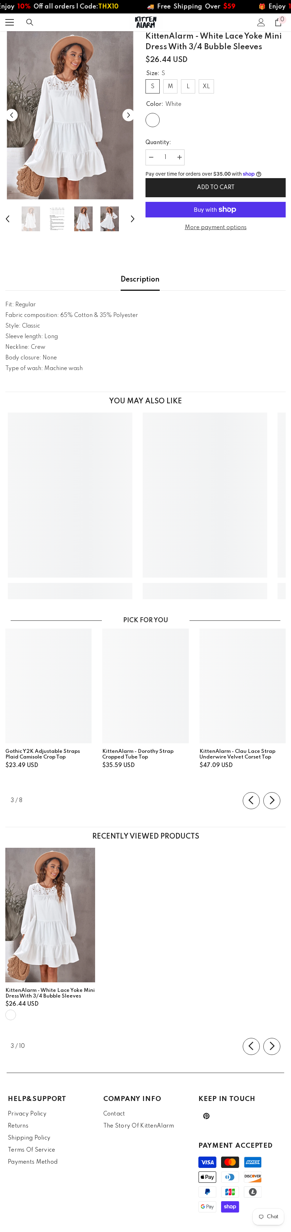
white (10, 1015)
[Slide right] (271, 800)
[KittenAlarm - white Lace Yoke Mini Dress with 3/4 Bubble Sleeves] (50, 915)
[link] (70, 586)
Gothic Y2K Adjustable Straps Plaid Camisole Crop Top (42, 754)
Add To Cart (216, 188)
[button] (11, 115)
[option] (70, 115)
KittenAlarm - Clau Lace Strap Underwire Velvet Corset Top (237, 754)
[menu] (9, 22)
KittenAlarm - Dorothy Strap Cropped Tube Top (138, 754)
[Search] (30, 22)
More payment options (216, 228)
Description (140, 279)
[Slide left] (251, 800)
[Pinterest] (206, 1116)
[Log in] (261, 22)
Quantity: (158, 143)
